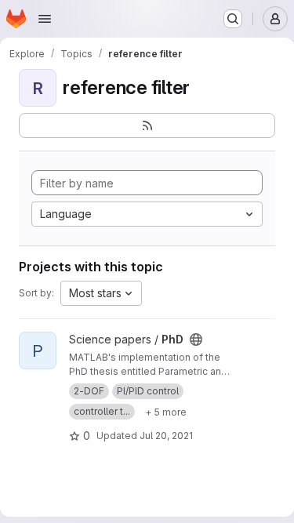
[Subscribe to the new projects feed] (147, 125)
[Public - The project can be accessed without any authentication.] (196, 339)
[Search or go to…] (232, 18)
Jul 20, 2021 (166, 435)
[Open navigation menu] (44, 18)
